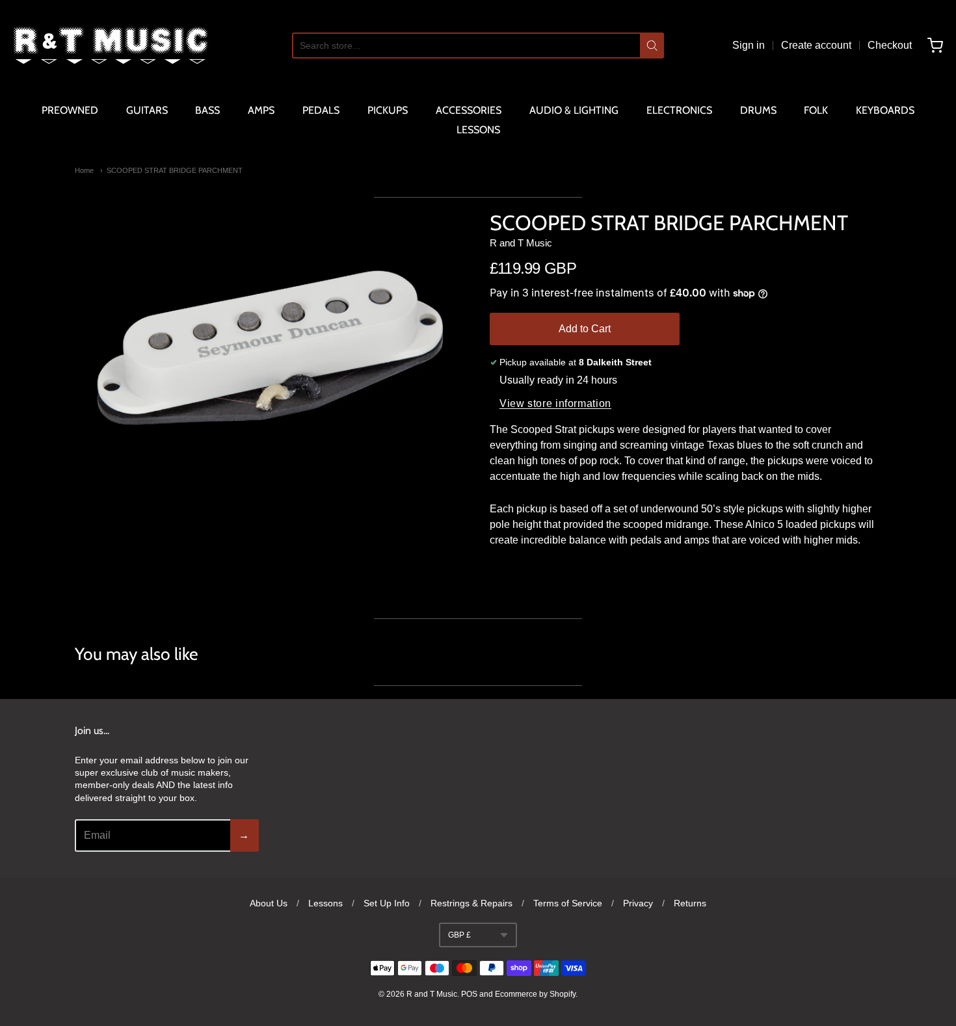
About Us (268, 903)
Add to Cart (585, 328)
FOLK (816, 110)
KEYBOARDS (885, 110)
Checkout (890, 45)
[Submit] (652, 46)
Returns (690, 903)
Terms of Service (567, 903)
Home (84, 170)
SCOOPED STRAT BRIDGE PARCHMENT (175, 170)
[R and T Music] (110, 46)
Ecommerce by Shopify (535, 994)
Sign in (748, 45)
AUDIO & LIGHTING (573, 110)
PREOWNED (70, 110)
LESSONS (478, 130)
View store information (555, 403)
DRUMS (758, 110)
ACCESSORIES (468, 110)
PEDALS (320, 110)
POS (469, 994)
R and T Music (521, 242)
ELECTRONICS (679, 110)
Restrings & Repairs (471, 903)
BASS (207, 110)
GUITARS (147, 110)
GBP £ (459, 935)
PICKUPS (387, 110)
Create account (816, 45)
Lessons (325, 903)
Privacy (638, 903)
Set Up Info (387, 903)
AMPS (261, 110)
